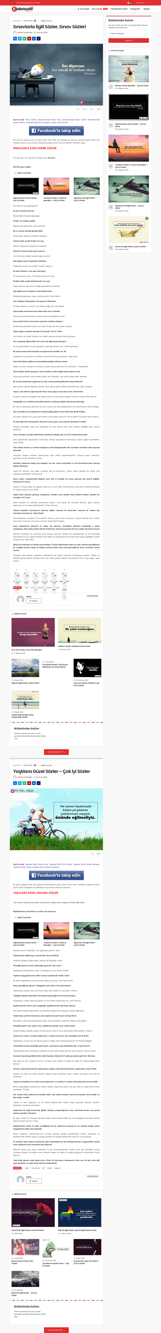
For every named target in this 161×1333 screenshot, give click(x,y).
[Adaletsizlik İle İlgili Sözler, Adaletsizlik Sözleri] (25, 700)
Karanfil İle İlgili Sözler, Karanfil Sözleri (28, 1230)
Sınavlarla (40, 588)
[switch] (130, 2)
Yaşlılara (57, 1168)
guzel (27, 1168)
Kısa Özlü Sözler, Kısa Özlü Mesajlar (27, 650)
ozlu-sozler (36, 1168)
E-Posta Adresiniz (117, 33)
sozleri (56, 588)
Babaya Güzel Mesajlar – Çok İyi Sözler (132, 85)
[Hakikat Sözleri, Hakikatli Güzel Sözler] (79, 630)
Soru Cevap (99, 9)
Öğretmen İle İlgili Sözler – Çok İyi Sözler (85, 199)
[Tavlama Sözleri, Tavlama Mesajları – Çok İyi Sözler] (56, 186)
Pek (43, 1168)
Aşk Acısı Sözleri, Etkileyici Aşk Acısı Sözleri (86, 684)
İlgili (26, 588)
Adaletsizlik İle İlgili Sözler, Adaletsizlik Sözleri (23, 716)
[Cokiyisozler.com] (24, 9)
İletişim (147, 9)
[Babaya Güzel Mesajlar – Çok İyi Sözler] (128, 68)
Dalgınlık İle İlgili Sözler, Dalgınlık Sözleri (29, 3)
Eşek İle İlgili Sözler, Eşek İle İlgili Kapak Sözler (77, 1230)
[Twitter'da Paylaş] (20, 38)
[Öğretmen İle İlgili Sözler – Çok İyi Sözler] (87, 186)
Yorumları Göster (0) (55, 752)
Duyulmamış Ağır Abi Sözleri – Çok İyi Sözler (86, 1262)
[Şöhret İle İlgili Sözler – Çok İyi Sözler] (25, 1279)
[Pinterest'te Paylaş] (29, 38)
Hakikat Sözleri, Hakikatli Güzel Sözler (74, 646)
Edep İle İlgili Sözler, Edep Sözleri (25, 683)
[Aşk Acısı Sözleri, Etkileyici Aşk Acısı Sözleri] (87, 668)
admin (20, 32)
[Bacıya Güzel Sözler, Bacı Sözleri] (25, 1247)
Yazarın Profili (92, 596)
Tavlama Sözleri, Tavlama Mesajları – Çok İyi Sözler (54, 199)
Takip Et (35, 601)
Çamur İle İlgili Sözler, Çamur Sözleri (130, 246)
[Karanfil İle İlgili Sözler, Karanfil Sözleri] (33, 1212)
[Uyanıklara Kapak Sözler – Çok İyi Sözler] (56, 1248)
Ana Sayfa (84, 9)
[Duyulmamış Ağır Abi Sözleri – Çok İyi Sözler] (87, 1247)
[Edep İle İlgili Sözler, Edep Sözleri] (25, 668)
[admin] (21, 599)
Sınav (32, 588)
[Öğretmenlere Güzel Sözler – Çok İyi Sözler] (26, 186)
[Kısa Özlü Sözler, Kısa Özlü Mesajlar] (33, 632)
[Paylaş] (39, 38)
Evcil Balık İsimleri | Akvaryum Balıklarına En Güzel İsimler (55, 666)
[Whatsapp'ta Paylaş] (24, 38)
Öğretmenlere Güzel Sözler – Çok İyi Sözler (25, 199)
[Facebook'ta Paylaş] (15, 38)
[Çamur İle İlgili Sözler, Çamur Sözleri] (128, 229)
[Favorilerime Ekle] (78, 109)
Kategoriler (135, 9)
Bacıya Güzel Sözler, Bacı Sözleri (22, 1262)
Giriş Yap (141, 3)
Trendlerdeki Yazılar (119, 9)
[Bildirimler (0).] (148, 3)
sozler (49, 588)
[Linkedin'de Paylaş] (34, 38)
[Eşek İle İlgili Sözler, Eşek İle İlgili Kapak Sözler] (79, 1212)
